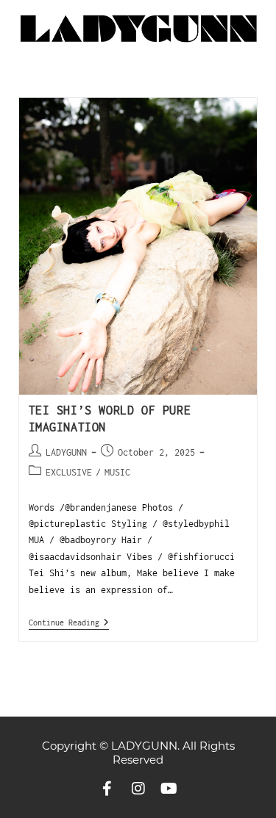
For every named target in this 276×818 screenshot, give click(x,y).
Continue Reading (69, 622)
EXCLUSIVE (69, 472)
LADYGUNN (66, 452)
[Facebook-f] (107, 788)
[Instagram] (138, 788)
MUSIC (117, 472)
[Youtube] (169, 788)
